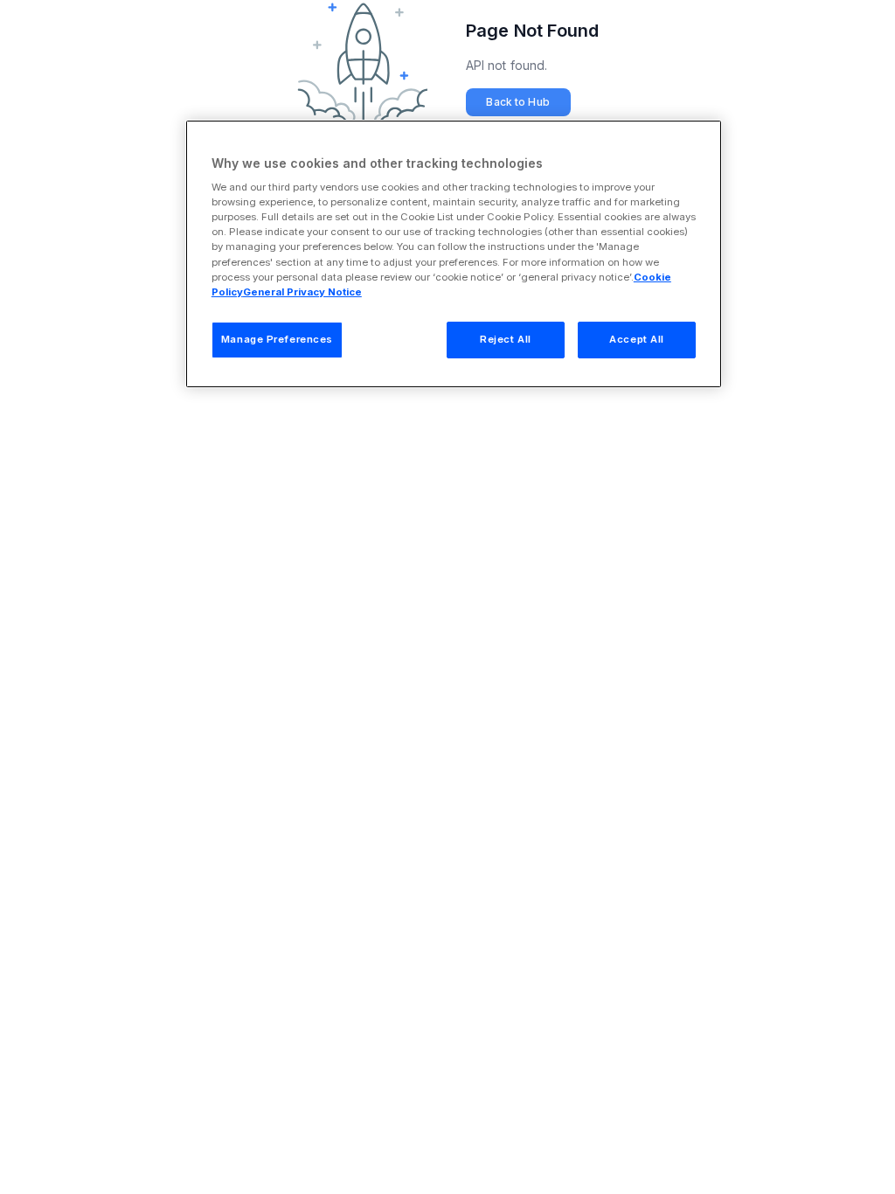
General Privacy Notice (302, 292)
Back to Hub (517, 101)
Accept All (636, 339)
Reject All (505, 339)
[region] (453, 254)
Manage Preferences (277, 339)
